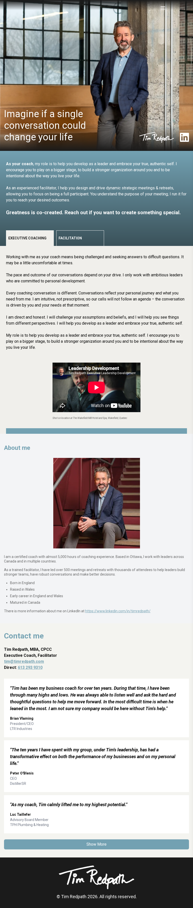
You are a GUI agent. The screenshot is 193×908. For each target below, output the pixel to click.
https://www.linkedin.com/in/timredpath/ (118, 611)
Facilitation (70, 238)
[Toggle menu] (163, 8)
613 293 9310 (30, 667)
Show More (96, 844)
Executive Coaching (27, 238)
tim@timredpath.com (24, 661)
